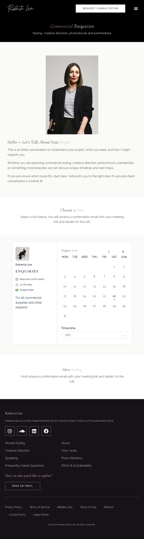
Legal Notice (41, 514)
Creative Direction (17, 450)
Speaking (11, 458)
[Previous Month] (108, 250)
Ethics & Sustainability (76, 465)
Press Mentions (71, 458)
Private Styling (15, 443)
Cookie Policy (17, 514)
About (65, 443)
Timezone (68, 328)
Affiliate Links (65, 507)
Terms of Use (88, 507)
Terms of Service (39, 507)
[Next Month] (121, 250)
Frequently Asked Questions (24, 465)
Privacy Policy (13, 507)
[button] (136, 8)
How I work (69, 450)
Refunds (109, 507)
